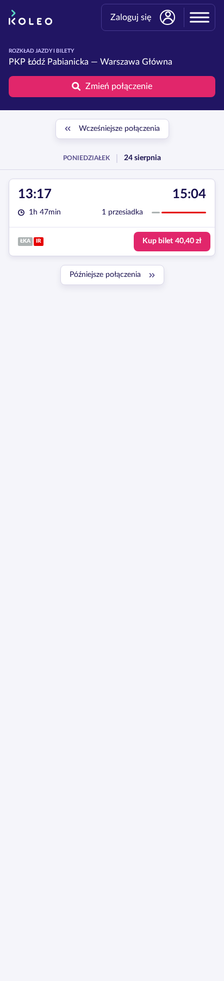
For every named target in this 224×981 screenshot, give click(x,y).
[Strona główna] (30, 17)
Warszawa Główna (136, 62)
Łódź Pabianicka (58, 62)
